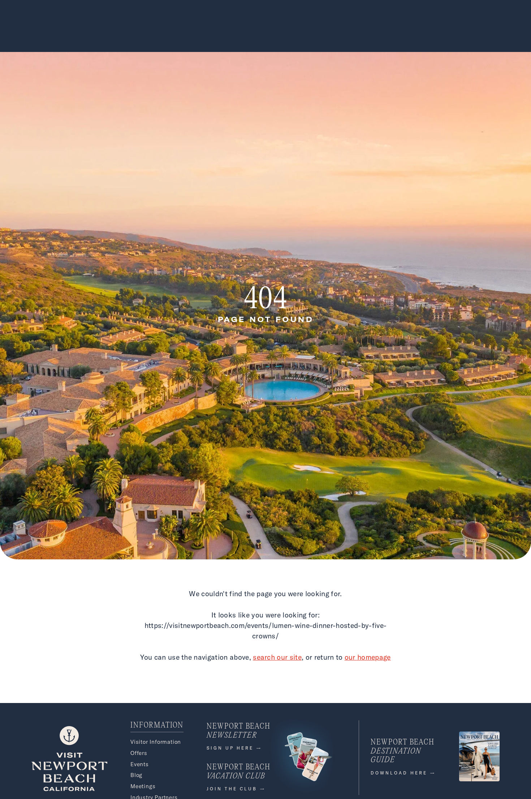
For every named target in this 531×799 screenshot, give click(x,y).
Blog (136, 775)
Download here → (403, 773)
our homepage (368, 657)
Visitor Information (155, 741)
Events (139, 764)
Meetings (142, 786)
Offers (138, 753)
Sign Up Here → (234, 748)
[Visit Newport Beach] (69, 789)
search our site (277, 657)
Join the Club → (236, 788)
